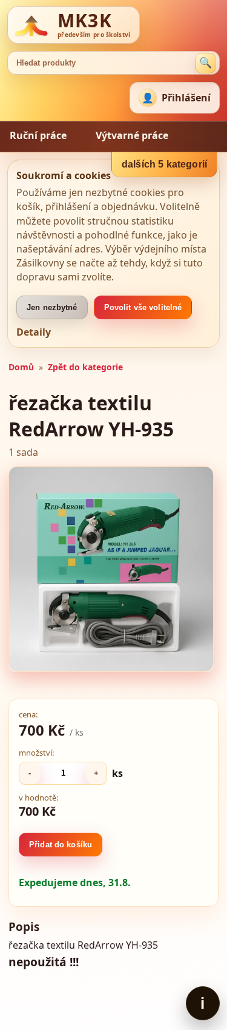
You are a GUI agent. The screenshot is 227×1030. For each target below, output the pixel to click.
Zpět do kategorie (85, 367)
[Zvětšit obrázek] (111, 569)
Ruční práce (38, 135)
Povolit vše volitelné (143, 307)
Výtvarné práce (132, 135)
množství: (36, 752)
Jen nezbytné (52, 307)
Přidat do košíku (60, 844)
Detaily (33, 332)
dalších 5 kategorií (164, 164)
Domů (21, 367)
